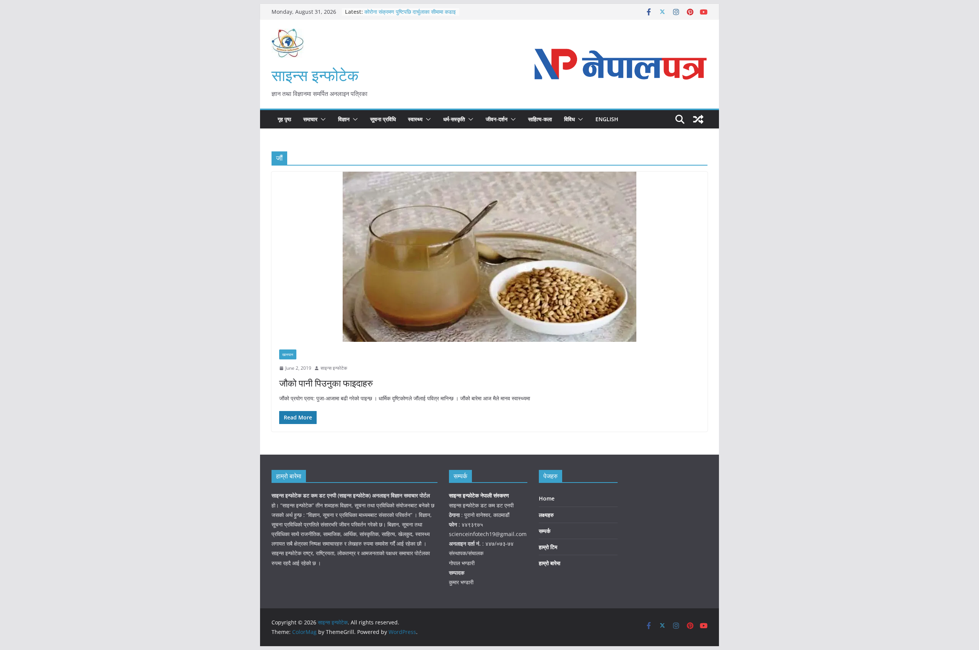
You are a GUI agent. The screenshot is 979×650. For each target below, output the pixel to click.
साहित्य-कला (540, 119)
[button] (321, 119)
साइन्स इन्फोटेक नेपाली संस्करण (480, 495)
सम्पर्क (544, 531)
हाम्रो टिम (548, 547)
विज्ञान (344, 119)
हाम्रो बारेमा (549, 563)
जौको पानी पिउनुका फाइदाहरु (326, 383)
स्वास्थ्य (415, 119)
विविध (569, 119)
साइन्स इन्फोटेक (315, 75)
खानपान (287, 354)
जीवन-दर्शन (496, 119)
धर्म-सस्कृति (454, 119)
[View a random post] (698, 119)
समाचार (310, 119)
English (606, 119)
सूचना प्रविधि (383, 119)
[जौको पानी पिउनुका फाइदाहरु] (489, 257)
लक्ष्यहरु (546, 514)
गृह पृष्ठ (284, 119)
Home (547, 498)
